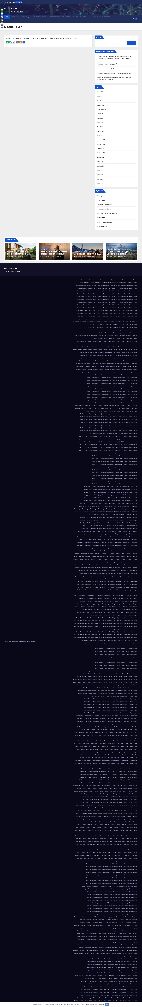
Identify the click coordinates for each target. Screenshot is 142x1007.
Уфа (91, 855)
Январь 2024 (101, 144)
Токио (131, 844)
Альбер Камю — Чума (81, 310)
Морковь (90, 673)
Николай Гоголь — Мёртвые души (128, 696)
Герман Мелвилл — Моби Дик (82, 405)
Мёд (105, 640)
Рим (82, 754)
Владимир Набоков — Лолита (107, 366)
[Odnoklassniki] (2, 23)
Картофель (100, 550)
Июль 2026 (100, 92)
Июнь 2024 (100, 122)
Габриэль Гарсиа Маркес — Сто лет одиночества (99, 372)
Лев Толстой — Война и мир (130, 578)
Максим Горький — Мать (83, 612)
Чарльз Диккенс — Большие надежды (86, 928)
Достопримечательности (60, 17)
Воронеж (118, 366)
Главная (15, 17)
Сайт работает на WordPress (11, 641)
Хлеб (101, 925)
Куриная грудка (88, 570)
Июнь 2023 (100, 161)
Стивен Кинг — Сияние (131, 827)
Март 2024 (100, 135)
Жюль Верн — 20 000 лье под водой (128, 514)
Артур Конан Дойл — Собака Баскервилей (87, 341)
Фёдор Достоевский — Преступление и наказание (124, 861)
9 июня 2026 (79, 256)
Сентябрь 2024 (101, 109)
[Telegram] (2, 13)
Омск (120, 732)
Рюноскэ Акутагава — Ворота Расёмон (122, 785)
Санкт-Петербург (114, 791)
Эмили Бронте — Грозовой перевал (128, 978)
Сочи (89, 821)
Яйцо (109, 1000)
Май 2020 (100, 179)
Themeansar (33, 641)
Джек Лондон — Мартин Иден (129, 486)
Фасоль (120, 858)
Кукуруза (111, 567)
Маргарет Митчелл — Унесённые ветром (127, 615)
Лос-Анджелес (81, 595)
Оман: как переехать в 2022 (105, 69)
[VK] (2, 20)
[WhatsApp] (2, 10)
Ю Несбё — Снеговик (98, 998)
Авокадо (91, 279)
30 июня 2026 (46, 256)
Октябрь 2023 (101, 157)
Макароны (90, 609)
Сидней (85, 813)
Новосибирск (134, 715)
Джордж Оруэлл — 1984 (90, 489)
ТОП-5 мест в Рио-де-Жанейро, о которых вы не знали (114, 73)
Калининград (111, 539)
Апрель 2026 (101, 105)
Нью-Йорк (79, 726)
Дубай (92, 503)
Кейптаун (111, 553)
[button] (133, 19)
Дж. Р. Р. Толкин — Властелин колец (128, 433)
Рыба (108, 766)
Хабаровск (128, 917)
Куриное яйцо (109, 573)
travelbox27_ (23, 256)
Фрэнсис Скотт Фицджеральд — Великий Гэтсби (125, 889)
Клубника (99, 559)
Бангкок (109, 344)
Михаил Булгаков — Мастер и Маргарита (127, 643)
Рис (136, 754)
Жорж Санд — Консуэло (111, 514)
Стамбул (135, 821)
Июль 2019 (100, 183)
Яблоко (130, 998)
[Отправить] (2, 26)
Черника (135, 950)
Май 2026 (100, 100)
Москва (95, 676)
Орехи (100, 735)
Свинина (88, 805)
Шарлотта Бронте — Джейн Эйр (112, 958)
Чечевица (86, 956)
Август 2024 (100, 113)
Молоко (100, 671)
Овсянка (130, 729)
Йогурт (116, 534)
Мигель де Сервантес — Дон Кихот (87, 643)
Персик (96, 749)
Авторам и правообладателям (108, 282)
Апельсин (110, 335)
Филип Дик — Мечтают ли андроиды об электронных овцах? (122, 886)
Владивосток (103, 360)
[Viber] (2, 16)
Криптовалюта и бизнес (15, 21)
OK (107, 1004)
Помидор (106, 752)
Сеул (132, 808)
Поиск (98, 37)
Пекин (88, 740)
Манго (92, 612)
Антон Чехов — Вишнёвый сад (129, 321)
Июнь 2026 (100, 96)
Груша (135, 408)
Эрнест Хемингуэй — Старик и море (128, 981)
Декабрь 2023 (101, 148)
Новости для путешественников (33, 17)
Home (78, 279)
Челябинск (121, 944)
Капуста (87, 548)
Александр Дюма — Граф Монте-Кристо (127, 282)
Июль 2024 (100, 118)
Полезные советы (80, 17)
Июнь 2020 (100, 174)
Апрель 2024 (101, 131)
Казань (92, 536)
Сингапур (93, 816)
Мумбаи (119, 685)
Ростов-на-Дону (124, 757)
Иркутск (98, 531)
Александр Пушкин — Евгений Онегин (107, 285)
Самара (135, 785)
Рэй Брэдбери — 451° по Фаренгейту (88, 768)
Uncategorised (101, 196)
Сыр (77, 844)
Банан (100, 341)
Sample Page (84, 279)
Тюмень (99, 849)
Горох (94, 408)
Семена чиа (127, 805)
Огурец (86, 732)
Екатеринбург (125, 506)
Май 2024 (100, 127)
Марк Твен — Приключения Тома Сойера (83, 618)
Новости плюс (101, 217)
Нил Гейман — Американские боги (102, 715)
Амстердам (78, 319)
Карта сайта (93, 550)
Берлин (125, 346)
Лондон (125, 590)
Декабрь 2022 (101, 166)
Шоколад (94, 975)
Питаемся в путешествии (100, 17)
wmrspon (10, 8)
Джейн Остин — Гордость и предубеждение (126, 453)
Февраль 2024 (101, 140)
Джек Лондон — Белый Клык (114, 486)
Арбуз (101, 338)
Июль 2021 (100, 170)
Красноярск (106, 562)
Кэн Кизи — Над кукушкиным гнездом (112, 578)
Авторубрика (33, 21)
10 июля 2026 (13, 256)
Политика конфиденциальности (95, 752)
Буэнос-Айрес (108, 352)
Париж (86, 738)
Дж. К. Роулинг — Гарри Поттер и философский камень (94, 414)
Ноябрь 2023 (101, 153)
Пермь (122, 743)
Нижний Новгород (132, 687)
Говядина (93, 405)
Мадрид (88, 604)
